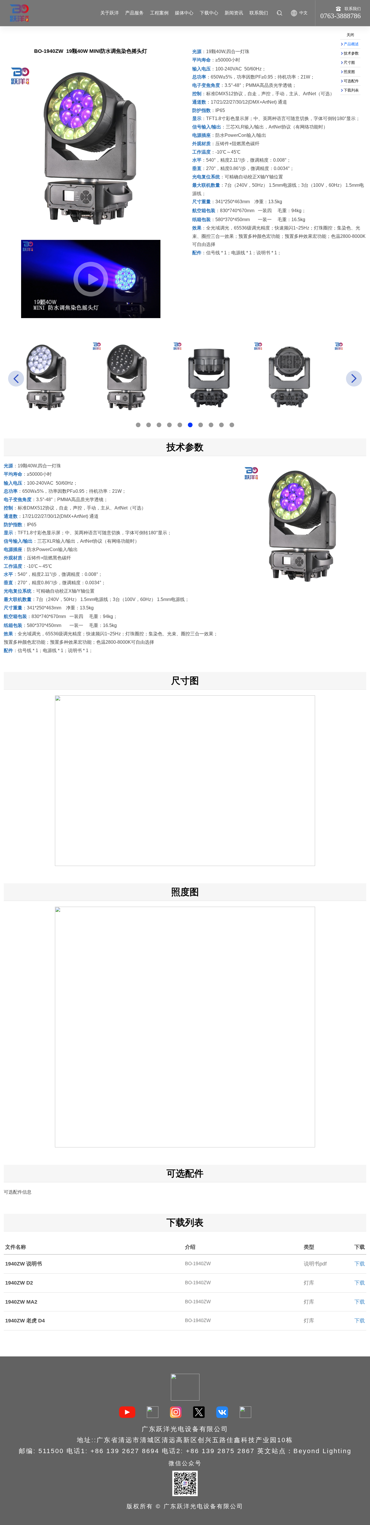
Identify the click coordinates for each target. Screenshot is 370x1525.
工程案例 (159, 12)
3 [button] (159, 425)
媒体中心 (184, 12)
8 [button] (211, 425)
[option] (64, 376)
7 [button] (200, 425)
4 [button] (169, 425)
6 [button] (190, 425)
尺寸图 (349, 62)
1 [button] (138, 425)
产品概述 (351, 44)
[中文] (294, 11)
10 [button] (232, 425)
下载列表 (351, 90)
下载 (359, 1264)
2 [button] (148, 425)
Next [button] (354, 379)
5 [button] (179, 425)
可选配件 (351, 81)
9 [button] (221, 425)
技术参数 (351, 53)
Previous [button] (16, 379)
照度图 (349, 72)
